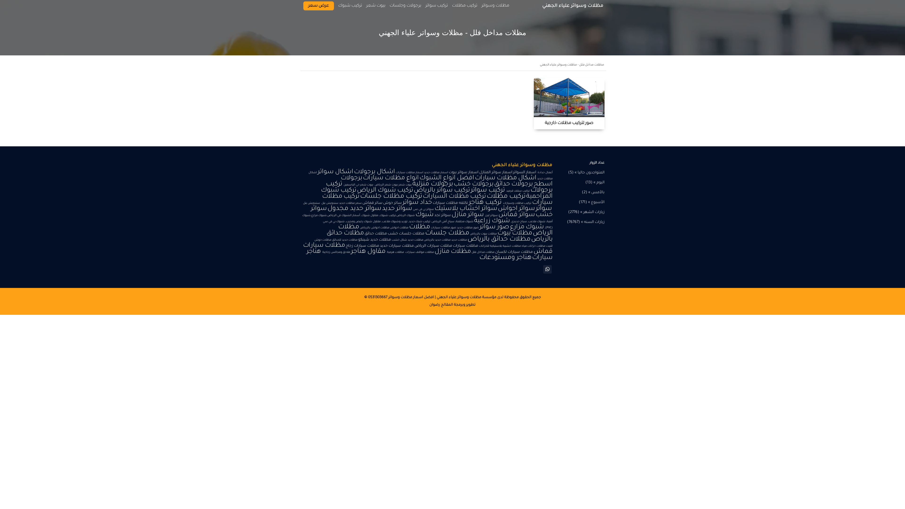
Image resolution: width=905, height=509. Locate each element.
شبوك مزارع (527, 227)
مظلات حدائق (376, 234)
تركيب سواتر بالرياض (442, 190)
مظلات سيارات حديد (397, 246)
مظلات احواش (399, 228)
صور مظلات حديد (468, 228)
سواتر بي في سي (423, 209)
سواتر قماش (516, 215)
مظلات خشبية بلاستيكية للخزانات (500, 246)
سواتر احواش (516, 208)
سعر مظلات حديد (350, 203)
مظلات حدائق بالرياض (499, 239)
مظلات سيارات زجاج (362, 246)
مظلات (419, 227)
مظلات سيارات (465, 246)
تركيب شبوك (350, 6)
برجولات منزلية (432, 184)
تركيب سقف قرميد (518, 191)
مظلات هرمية (395, 252)
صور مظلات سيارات (443, 228)
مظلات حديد (459, 240)
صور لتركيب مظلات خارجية (569, 123)
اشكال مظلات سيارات (505, 178)
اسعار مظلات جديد (436, 172)
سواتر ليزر (491, 215)
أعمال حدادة (545, 172)
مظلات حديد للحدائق (345, 240)
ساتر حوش (392, 203)
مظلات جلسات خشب (406, 234)
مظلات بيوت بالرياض (483, 234)
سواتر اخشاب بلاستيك (466, 208)
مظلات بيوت (515, 233)
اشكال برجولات (374, 172)
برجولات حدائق (513, 184)
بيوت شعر (375, 6)
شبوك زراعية (492, 221)
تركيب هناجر (485, 202)
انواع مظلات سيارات (391, 178)
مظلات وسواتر (495, 6)
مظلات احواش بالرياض (374, 228)
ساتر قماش (372, 203)
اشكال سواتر (335, 172)
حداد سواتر (417, 202)
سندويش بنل (329, 203)
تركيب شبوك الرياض (385, 190)
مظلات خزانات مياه (533, 246)
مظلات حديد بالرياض (437, 240)
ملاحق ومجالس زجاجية (336, 252)
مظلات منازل (453, 251)
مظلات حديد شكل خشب (407, 240)
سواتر (544, 209)
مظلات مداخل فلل (483, 252)
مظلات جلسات (447, 233)
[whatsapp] (547, 269)
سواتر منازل (468, 215)
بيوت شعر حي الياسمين (358, 185)
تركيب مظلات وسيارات (516, 203)
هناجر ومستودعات (505, 258)
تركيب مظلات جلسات (391, 196)
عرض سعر (318, 6)
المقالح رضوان (441, 305)
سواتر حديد (397, 208)
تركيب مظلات (506, 196)
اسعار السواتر (524, 173)
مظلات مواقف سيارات (419, 252)
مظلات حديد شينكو (374, 240)
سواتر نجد (442, 215)
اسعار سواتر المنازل (495, 173)
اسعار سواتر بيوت (463, 173)
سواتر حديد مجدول (354, 209)
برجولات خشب (474, 184)
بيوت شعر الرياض (386, 185)
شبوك (424, 215)
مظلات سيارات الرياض (433, 246)
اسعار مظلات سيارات (409, 172)
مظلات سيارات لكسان (514, 252)
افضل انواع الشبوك (447, 178)
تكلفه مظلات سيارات (450, 203)
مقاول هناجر (368, 251)
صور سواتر (494, 227)
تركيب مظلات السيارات (454, 196)
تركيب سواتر (488, 190)
